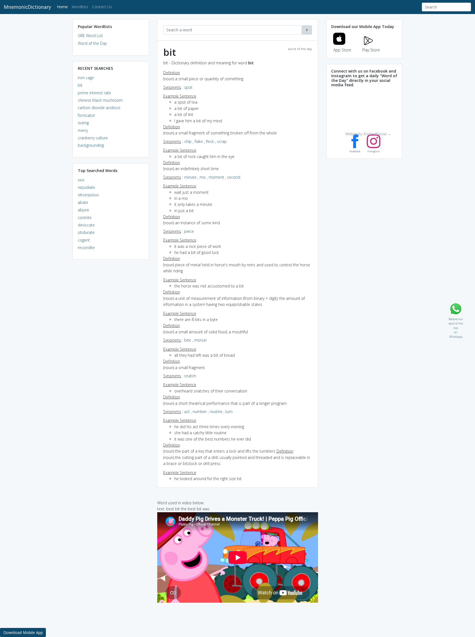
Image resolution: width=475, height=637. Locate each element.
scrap (222, 141)
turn (229, 411)
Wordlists (80, 6)
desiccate (86, 225)
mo (203, 177)
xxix (81, 179)
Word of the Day (92, 43)
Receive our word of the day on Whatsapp (456, 317)
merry (83, 130)
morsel (200, 340)
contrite (85, 217)
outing (83, 122)
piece (189, 231)
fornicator (86, 115)
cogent (84, 240)
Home (63, 6)
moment (216, 177)
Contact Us (102, 6)
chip (188, 141)
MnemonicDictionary (27, 7)
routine (216, 411)
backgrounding (91, 145)
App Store (342, 49)
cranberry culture (93, 137)
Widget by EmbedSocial (365, 134)
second (233, 177)
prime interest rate (94, 92)
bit (80, 85)
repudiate (86, 187)
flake (199, 141)
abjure (83, 209)
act (187, 411)
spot (188, 87)
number (200, 411)
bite (187, 340)
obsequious (88, 194)
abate (83, 202)
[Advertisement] (111, 347)
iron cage (86, 77)
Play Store (371, 49)
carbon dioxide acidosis (99, 107)
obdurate (86, 232)
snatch (190, 375)
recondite (86, 247)
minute (190, 177)
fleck (210, 141)
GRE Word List (90, 35)
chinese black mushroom (100, 100)
